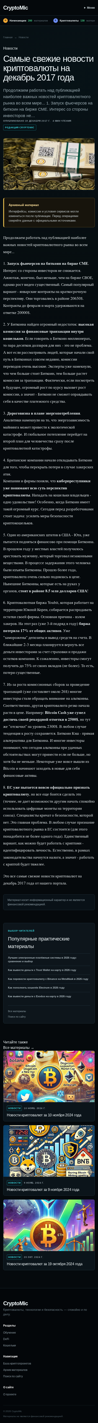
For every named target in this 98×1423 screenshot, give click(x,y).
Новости (23, 37)
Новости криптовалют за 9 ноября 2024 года (43, 1190)
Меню (91, 7)
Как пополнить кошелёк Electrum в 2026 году (36, 987)
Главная (8, 37)
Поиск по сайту (17, 1016)
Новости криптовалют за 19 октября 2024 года (44, 1264)
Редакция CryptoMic (19, 127)
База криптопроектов (17, 1363)
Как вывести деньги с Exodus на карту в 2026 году (39, 996)
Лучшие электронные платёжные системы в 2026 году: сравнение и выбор (42, 959)
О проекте (9, 1394)
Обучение (9, 1332)
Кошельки (9, 1345)
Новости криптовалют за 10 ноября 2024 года (44, 1115)
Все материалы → (18, 1048)
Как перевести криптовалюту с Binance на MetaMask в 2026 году (48, 979)
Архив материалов (15, 1370)
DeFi (6, 1339)
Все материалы (17, 1011)
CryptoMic (15, 8)
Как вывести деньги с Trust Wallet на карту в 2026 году (42, 970)
